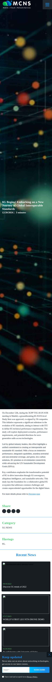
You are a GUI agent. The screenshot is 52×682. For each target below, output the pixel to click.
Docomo (32, 494)
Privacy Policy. (32, 677)
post (38, 494)
